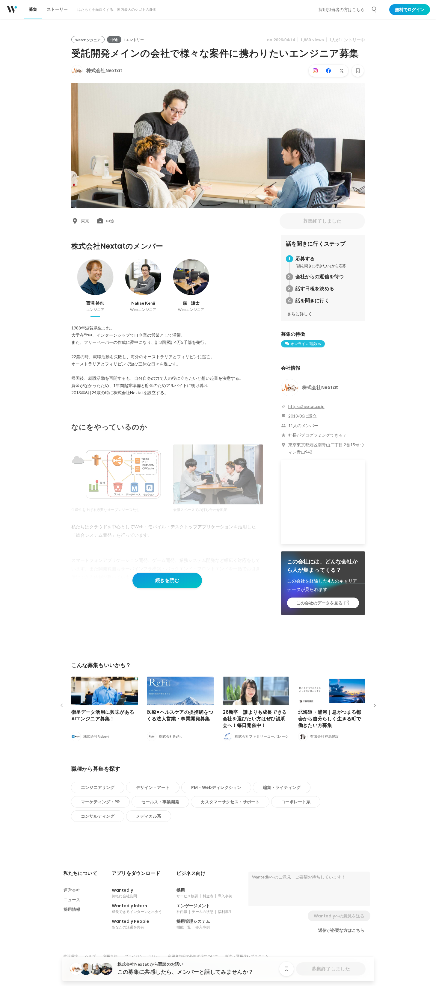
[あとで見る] (358, 71)
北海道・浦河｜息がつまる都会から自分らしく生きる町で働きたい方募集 (329, 719)
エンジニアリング (97, 787)
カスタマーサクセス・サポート (230, 802)
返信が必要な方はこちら (341, 930)
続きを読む (167, 580)
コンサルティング (97, 816)
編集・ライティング (282, 787)
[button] (80, 873)
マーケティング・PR (100, 802)
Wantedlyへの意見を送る (339, 916)
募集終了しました (322, 220)
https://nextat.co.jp (306, 406)
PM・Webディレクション (216, 787)
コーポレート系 (295, 802)
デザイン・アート (153, 787)
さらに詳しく (299, 314)
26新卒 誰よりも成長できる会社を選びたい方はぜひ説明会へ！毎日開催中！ (255, 719)
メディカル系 (148, 816)
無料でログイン (409, 10)
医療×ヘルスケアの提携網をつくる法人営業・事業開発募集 (180, 715)
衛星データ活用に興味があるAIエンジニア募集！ (103, 715)
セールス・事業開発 (160, 802)
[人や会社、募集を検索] (374, 10)
